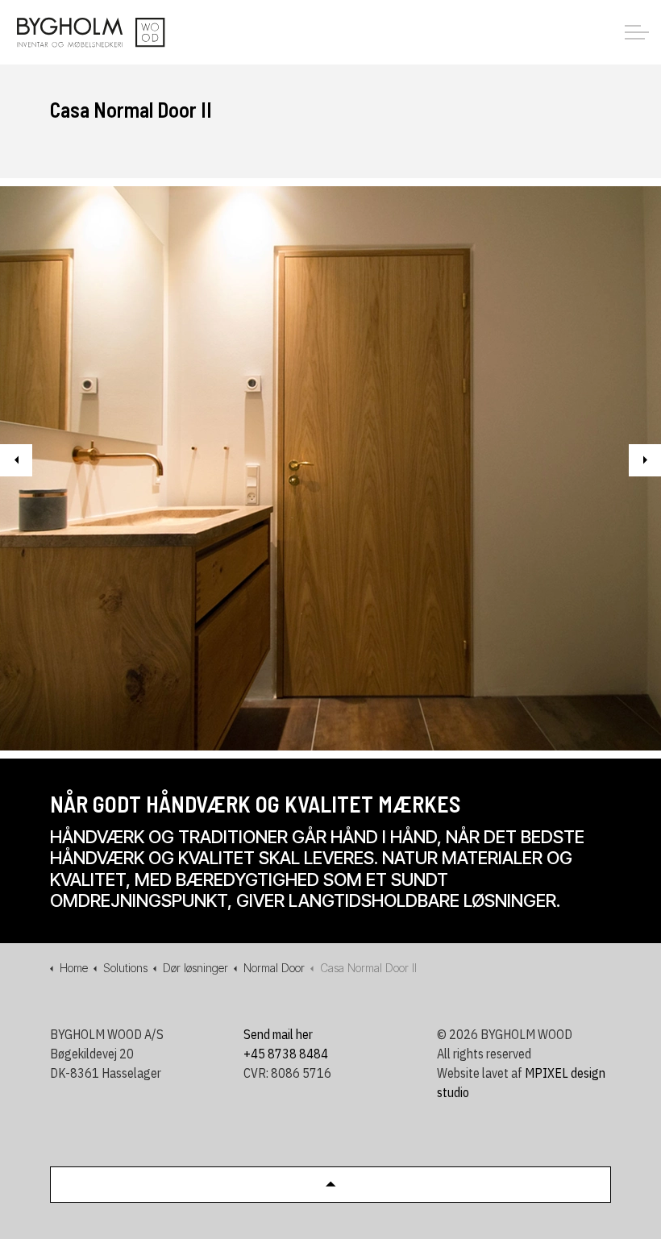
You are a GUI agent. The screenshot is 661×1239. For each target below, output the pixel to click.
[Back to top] (330, 1184)
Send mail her (278, 1034)
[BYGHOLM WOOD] (90, 32)
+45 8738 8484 (285, 1054)
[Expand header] (637, 32)
